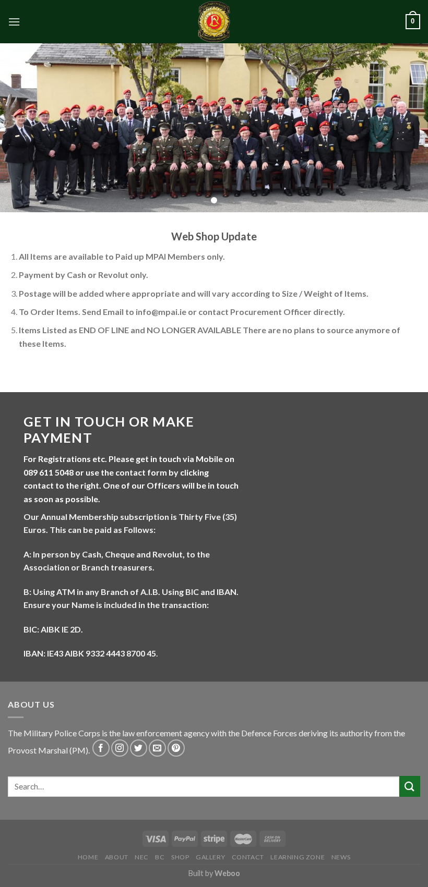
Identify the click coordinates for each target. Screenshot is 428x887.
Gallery (210, 857)
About (116, 857)
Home (88, 857)
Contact (248, 857)
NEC (142, 857)
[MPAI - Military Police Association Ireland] (214, 21)
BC (159, 857)
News (340, 857)
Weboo (227, 873)
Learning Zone (297, 857)
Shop (180, 857)
